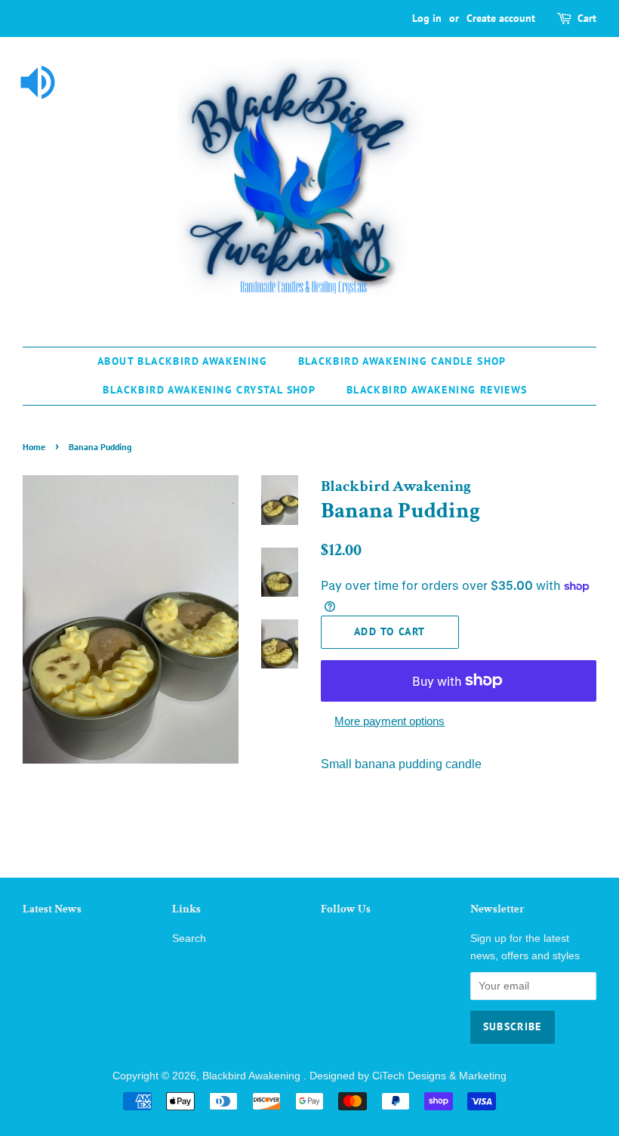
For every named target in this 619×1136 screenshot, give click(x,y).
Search (189, 938)
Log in (427, 18)
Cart (586, 18)
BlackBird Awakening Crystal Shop (209, 390)
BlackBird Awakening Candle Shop (402, 361)
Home (34, 446)
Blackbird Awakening (252, 1076)
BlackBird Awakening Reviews (437, 390)
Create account (501, 18)
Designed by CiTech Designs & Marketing (408, 1076)
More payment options (389, 721)
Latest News (52, 909)
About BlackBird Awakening (182, 361)
